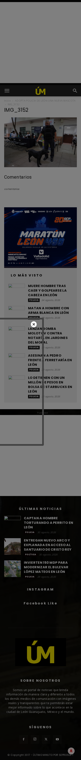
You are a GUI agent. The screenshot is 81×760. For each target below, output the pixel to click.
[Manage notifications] (71, 751)
